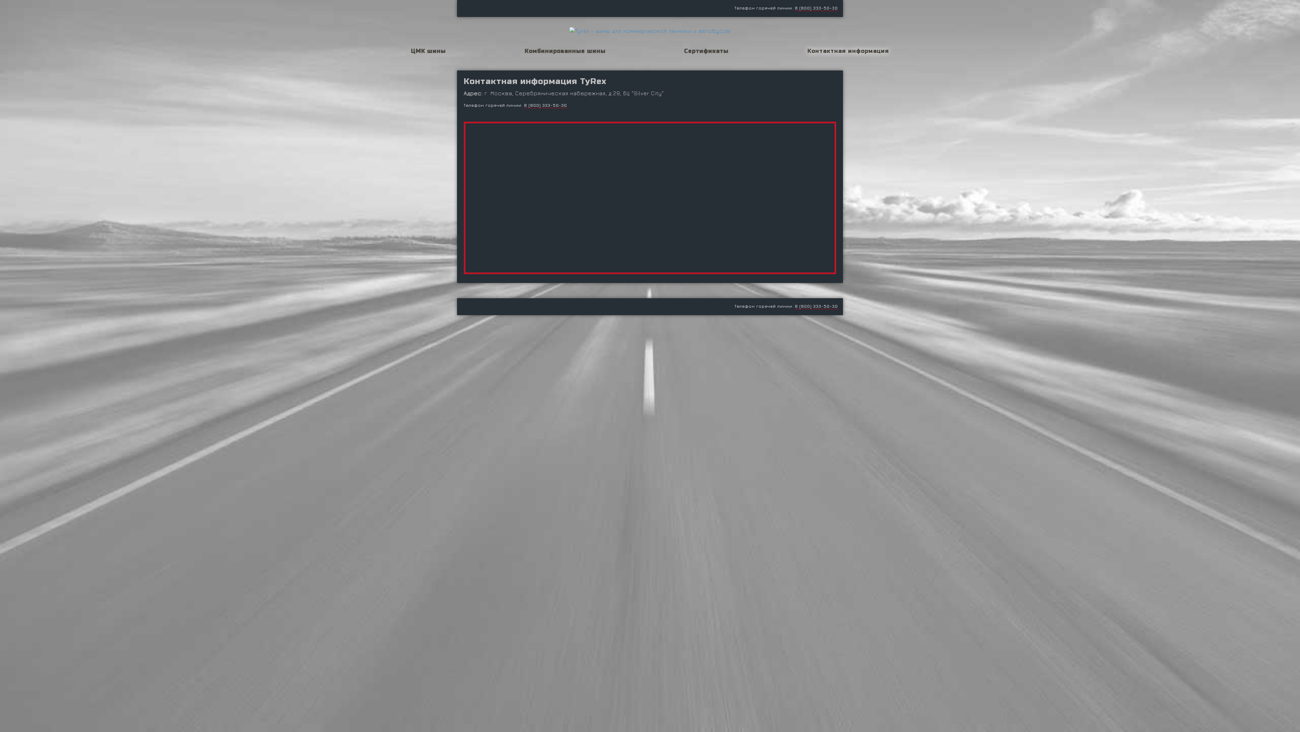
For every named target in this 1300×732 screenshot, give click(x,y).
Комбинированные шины (565, 51)
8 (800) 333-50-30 (816, 8)
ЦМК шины (428, 51)
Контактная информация (848, 51)
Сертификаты (706, 51)
